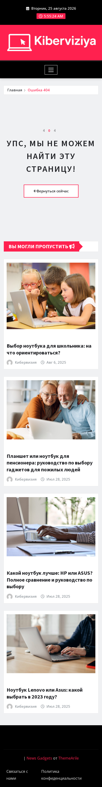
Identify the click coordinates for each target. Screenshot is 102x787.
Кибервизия (26, 362)
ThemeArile (68, 758)
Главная (14, 90)
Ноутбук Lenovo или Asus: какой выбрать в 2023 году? (45, 693)
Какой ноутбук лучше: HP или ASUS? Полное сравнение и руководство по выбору (50, 580)
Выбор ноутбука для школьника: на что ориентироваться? (49, 349)
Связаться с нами (17, 775)
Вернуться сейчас (53, 191)
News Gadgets (39, 758)
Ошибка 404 (39, 90)
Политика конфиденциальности (61, 775)
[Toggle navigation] (51, 70)
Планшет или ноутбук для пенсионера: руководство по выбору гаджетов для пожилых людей (50, 463)
